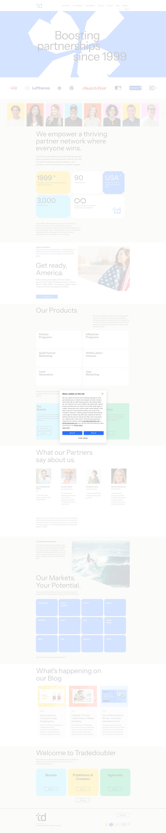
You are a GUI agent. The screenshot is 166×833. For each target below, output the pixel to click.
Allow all (72, 433)
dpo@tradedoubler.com (70, 423)
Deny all (93, 433)
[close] (102, 393)
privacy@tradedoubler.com (90, 421)
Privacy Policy (78, 425)
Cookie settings (83, 438)
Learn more (66, 428)
